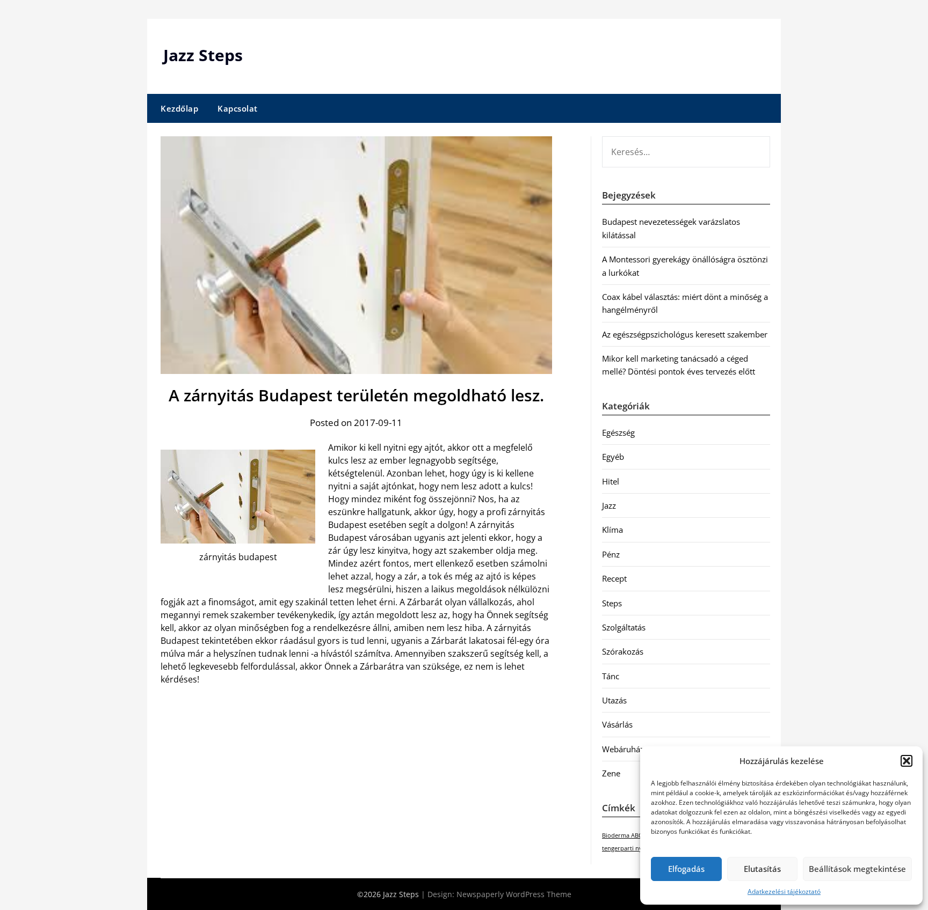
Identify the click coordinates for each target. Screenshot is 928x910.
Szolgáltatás (624, 627)
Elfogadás (686, 868)
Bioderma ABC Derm (630, 835)
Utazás (614, 700)
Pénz (611, 554)
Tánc (610, 676)
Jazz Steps (203, 55)
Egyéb (613, 456)
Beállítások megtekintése (857, 868)
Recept (614, 578)
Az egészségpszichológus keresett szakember (684, 334)
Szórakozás (622, 651)
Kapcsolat (238, 108)
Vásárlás (617, 724)
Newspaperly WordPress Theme (513, 894)
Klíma (612, 529)
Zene (611, 773)
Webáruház (623, 749)
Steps (612, 603)
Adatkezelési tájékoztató (784, 891)
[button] (906, 760)
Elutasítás (762, 868)
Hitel (610, 481)
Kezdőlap (179, 108)
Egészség (618, 432)
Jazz (609, 505)
